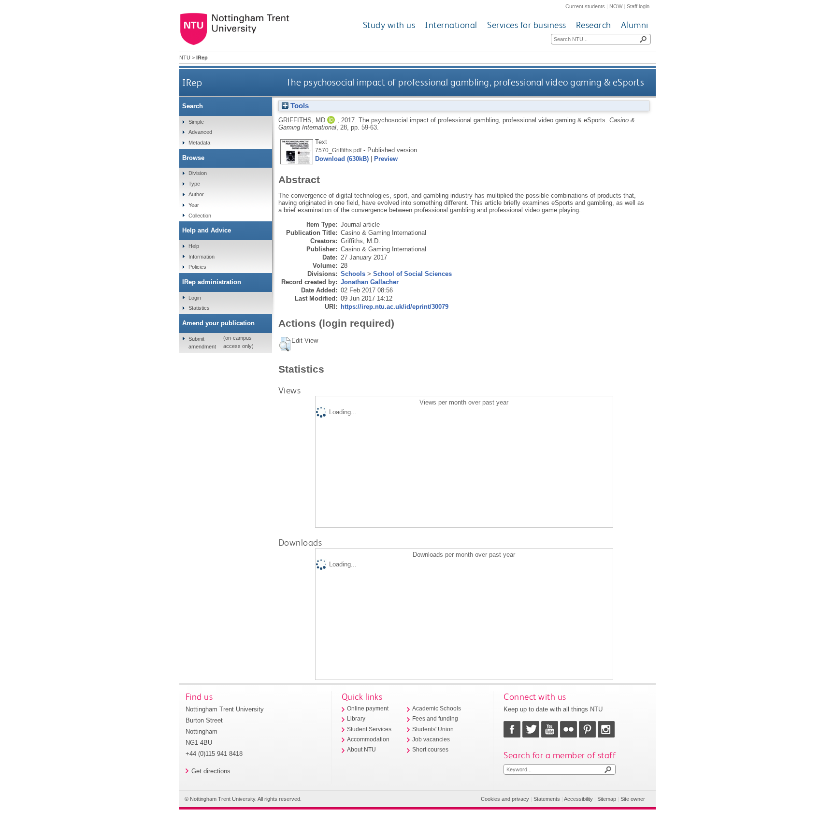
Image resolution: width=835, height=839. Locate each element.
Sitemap (606, 799)
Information (201, 257)
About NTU (361, 749)
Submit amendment (202, 342)
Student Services (369, 729)
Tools (298, 106)
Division (197, 173)
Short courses (430, 749)
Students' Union (433, 729)
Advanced (200, 132)
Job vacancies (431, 739)
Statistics (199, 308)
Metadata (199, 142)
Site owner (632, 799)
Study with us (389, 24)
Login (194, 298)
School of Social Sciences (412, 273)
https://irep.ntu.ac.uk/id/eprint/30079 (394, 306)
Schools (353, 273)
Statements (546, 799)
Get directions (210, 771)
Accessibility (578, 799)
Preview (386, 158)
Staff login (638, 6)
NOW (615, 6)
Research (593, 24)
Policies (197, 267)
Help (193, 246)
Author (196, 194)
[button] (284, 344)
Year (193, 205)
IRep (192, 82)
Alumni (634, 24)
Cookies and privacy (505, 799)
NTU (184, 57)
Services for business (526, 24)
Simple (196, 122)
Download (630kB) (342, 158)
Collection (199, 215)
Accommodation (368, 739)
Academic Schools (436, 708)
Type (194, 184)
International (451, 24)
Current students (585, 6)
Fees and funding (435, 719)
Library (356, 719)
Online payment (368, 708)
